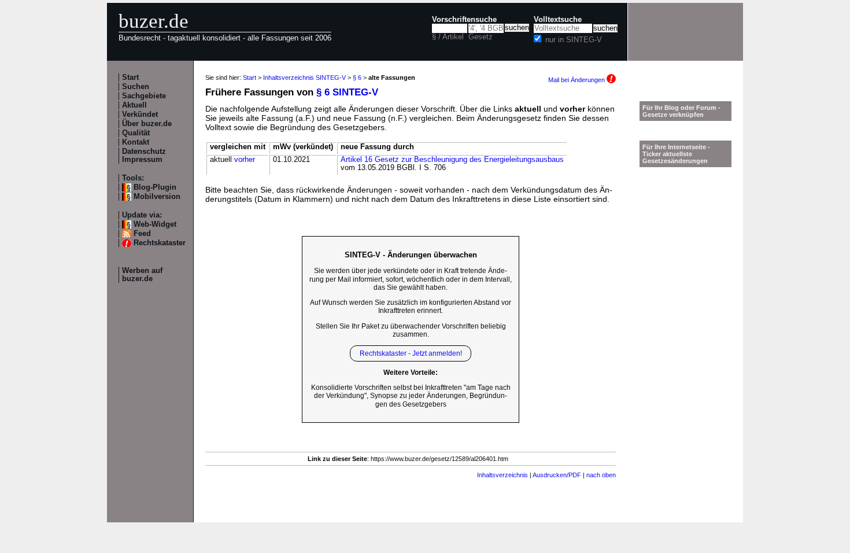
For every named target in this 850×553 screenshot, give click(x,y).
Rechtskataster (160, 243)
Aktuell (134, 105)
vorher (244, 160)
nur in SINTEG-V (573, 40)
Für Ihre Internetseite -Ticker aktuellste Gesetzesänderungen (676, 153)
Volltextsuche (558, 20)
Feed (142, 234)
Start (130, 77)
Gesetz (480, 37)
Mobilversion (157, 197)
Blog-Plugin (155, 187)
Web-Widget (155, 224)
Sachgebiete (144, 96)
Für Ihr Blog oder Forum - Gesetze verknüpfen (681, 111)
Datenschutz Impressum (144, 156)
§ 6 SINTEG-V (347, 92)
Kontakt (135, 142)
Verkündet (140, 114)
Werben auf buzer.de (142, 275)
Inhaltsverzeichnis (502, 474)
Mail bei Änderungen (577, 79)
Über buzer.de (147, 124)
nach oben (601, 474)
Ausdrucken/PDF (557, 474)
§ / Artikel (448, 37)
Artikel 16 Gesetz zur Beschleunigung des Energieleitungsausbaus (452, 160)
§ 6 (357, 77)
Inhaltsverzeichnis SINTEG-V (304, 77)
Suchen (135, 87)
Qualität (136, 133)
